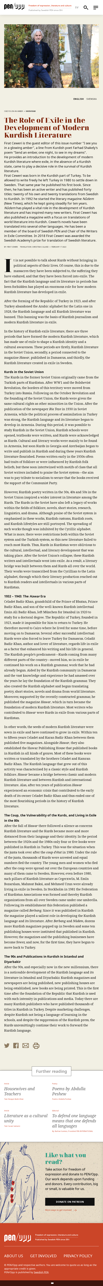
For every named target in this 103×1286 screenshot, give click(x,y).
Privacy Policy (78, 1255)
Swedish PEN (41, 1272)
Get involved (43, 1255)
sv (76, 7)
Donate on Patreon (70, 1201)
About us (13, 1255)
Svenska (92, 98)
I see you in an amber (13, 111)
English (78, 98)
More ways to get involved (58, 1210)
